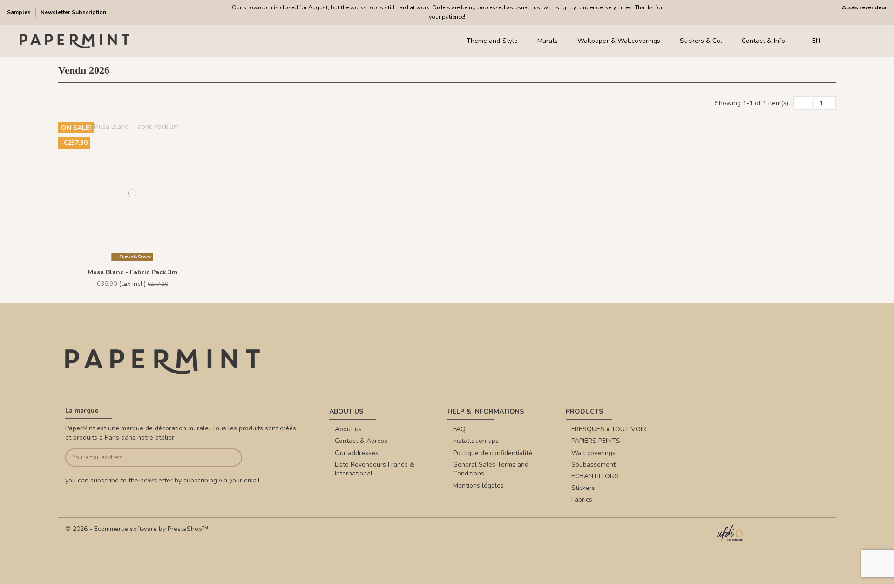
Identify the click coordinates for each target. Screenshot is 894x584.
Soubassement (593, 464)
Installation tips (476, 440)
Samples (19, 12)
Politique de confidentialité (492, 452)
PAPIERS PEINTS (595, 440)
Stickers (583, 487)
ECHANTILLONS (595, 476)
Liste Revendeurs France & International (374, 469)
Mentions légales (478, 485)
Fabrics (581, 499)
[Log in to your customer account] (856, 41)
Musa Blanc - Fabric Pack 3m (132, 272)
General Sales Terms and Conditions (490, 469)
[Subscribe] (223, 457)
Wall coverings (593, 452)
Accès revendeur (864, 7)
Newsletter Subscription (73, 12)
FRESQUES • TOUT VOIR (608, 429)
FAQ (459, 429)
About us (348, 429)
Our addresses (357, 452)
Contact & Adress (361, 440)
